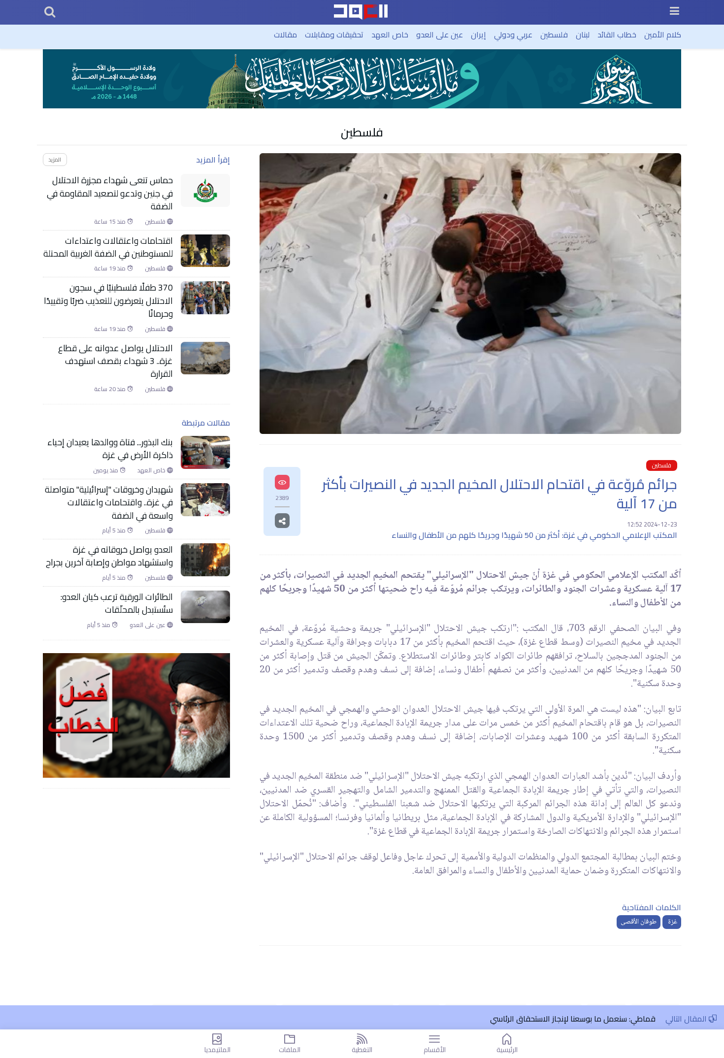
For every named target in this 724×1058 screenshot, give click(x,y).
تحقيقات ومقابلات (334, 34)
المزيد (54, 159)
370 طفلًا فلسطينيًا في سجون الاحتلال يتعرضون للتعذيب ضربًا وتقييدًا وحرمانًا (108, 300)
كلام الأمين (662, 34)
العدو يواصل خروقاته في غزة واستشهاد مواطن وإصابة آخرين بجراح (108, 556)
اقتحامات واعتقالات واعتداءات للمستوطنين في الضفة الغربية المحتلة (108, 247)
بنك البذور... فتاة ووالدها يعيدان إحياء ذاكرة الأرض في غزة (110, 449)
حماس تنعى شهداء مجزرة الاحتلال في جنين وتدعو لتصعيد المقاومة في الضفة (110, 193)
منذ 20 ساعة (110, 389)
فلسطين (554, 34)
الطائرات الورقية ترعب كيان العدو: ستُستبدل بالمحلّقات (117, 604)
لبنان (583, 34)
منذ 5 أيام (114, 530)
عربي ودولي (513, 34)
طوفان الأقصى (639, 922)
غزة (671, 922)
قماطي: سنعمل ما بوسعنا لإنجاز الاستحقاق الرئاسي (573, 1018)
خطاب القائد (616, 34)
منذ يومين (106, 470)
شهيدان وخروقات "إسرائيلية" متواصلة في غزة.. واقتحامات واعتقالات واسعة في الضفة (109, 502)
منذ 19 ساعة (110, 268)
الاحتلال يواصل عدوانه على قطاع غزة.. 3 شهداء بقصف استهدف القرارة (115, 361)
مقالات (285, 34)
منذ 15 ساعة (110, 221)
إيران (478, 34)
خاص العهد (389, 34)
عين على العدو (439, 34)
